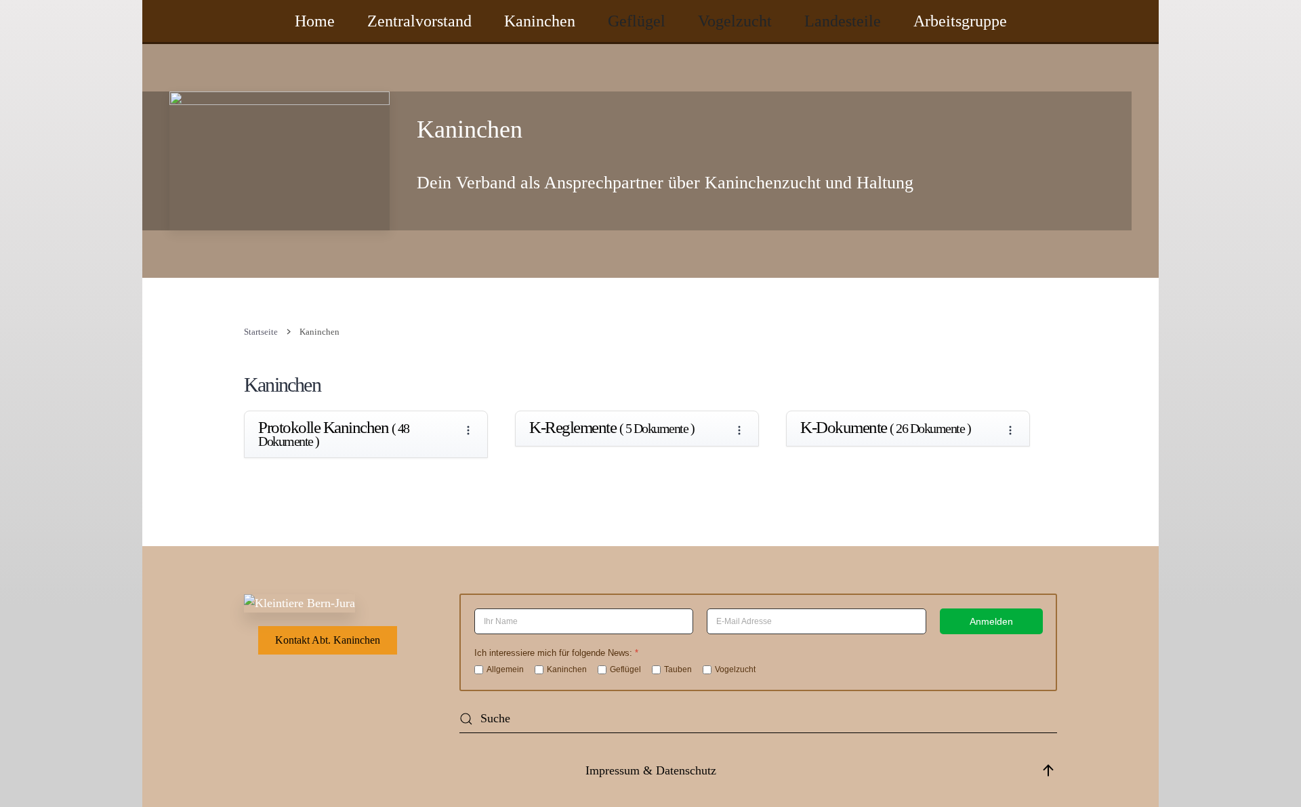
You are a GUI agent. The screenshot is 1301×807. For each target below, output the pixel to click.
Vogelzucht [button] (735, 21)
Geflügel (625, 669)
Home (315, 21)
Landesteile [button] (842, 21)
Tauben (678, 669)
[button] (1048, 770)
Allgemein (505, 669)
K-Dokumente (885, 427)
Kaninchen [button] (539, 21)
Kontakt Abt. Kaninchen (327, 640)
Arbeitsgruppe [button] (960, 21)
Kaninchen (567, 669)
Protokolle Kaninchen (333, 434)
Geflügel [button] (636, 21)
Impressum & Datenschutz (650, 770)
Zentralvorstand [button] (419, 21)
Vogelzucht (735, 669)
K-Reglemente (611, 427)
